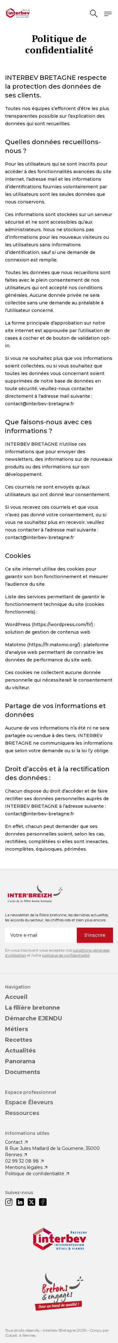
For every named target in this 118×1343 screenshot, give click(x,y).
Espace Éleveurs (29, 1102)
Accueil (16, 997)
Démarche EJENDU (33, 1018)
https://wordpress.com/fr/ (62, 624)
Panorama (20, 1061)
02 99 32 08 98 (22, 1161)
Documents (22, 1072)
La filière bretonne (32, 1007)
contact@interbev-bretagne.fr (39, 404)
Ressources (22, 1113)
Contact (14, 1142)
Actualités (20, 1050)
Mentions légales (23, 1167)
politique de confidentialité (65, 955)
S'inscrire (94, 935)
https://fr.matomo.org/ (54, 645)
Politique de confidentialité (34, 1173)
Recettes (18, 1039)
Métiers (16, 1029)
